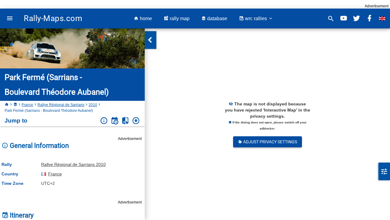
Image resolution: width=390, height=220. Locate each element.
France (27, 105)
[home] (7, 105)
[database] (15, 105)
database (216, 18)
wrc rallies (256, 18)
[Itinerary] (114, 121)
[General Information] (104, 121)
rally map (179, 18)
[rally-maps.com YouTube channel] (344, 18)
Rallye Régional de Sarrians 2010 (73, 164)
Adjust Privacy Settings (269, 141)
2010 (93, 105)
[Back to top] (136, 121)
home (145, 18)
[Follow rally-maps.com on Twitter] (356, 18)
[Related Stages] (125, 121)
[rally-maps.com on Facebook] (369, 18)
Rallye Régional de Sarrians (60, 105)
